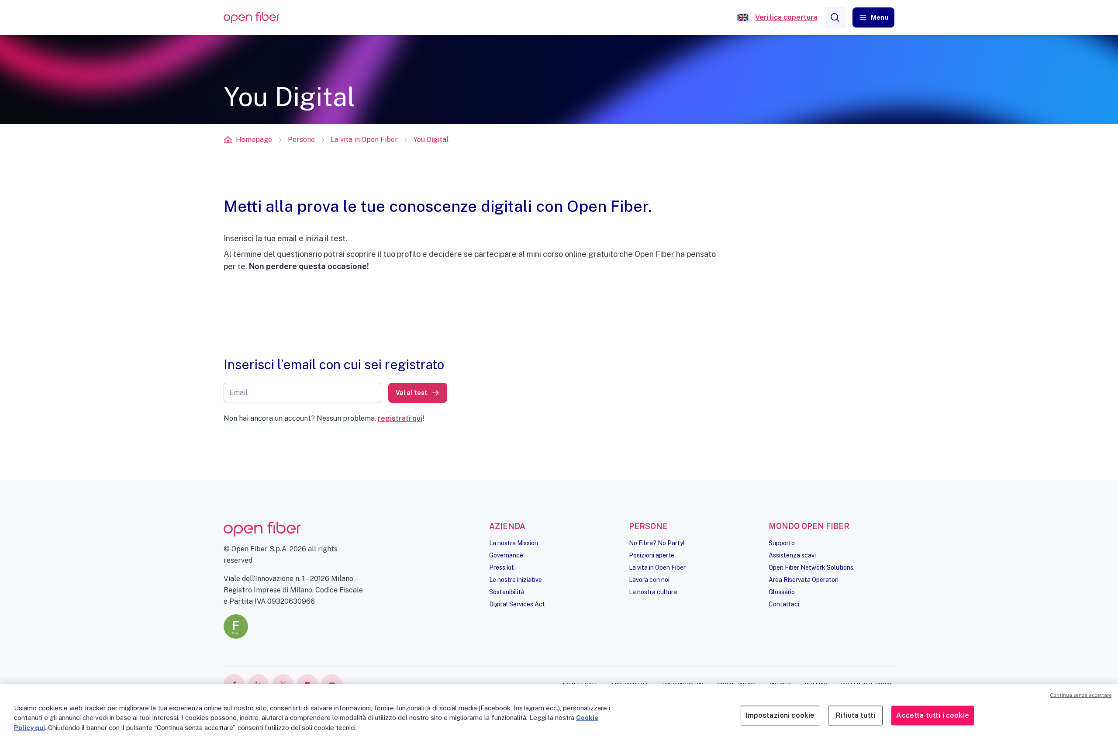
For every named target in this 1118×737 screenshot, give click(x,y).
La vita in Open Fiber (364, 139)
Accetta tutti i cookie (932, 716)
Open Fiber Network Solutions (811, 567)
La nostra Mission (513, 543)
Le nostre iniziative (515, 579)
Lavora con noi (649, 579)
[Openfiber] (743, 17)
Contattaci (784, 604)
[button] (873, 17)
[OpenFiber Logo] (252, 17)
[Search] (835, 17)
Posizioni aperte (651, 555)
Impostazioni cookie (779, 716)
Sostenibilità (506, 591)
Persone (301, 139)
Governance (506, 555)
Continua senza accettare (1080, 695)
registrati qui (400, 418)
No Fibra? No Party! (656, 543)
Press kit (501, 567)
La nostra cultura (653, 591)
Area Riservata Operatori (803, 579)
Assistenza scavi (792, 555)
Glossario (782, 591)
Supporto (782, 543)
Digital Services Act (517, 604)
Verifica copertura (786, 17)
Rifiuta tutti (855, 716)
